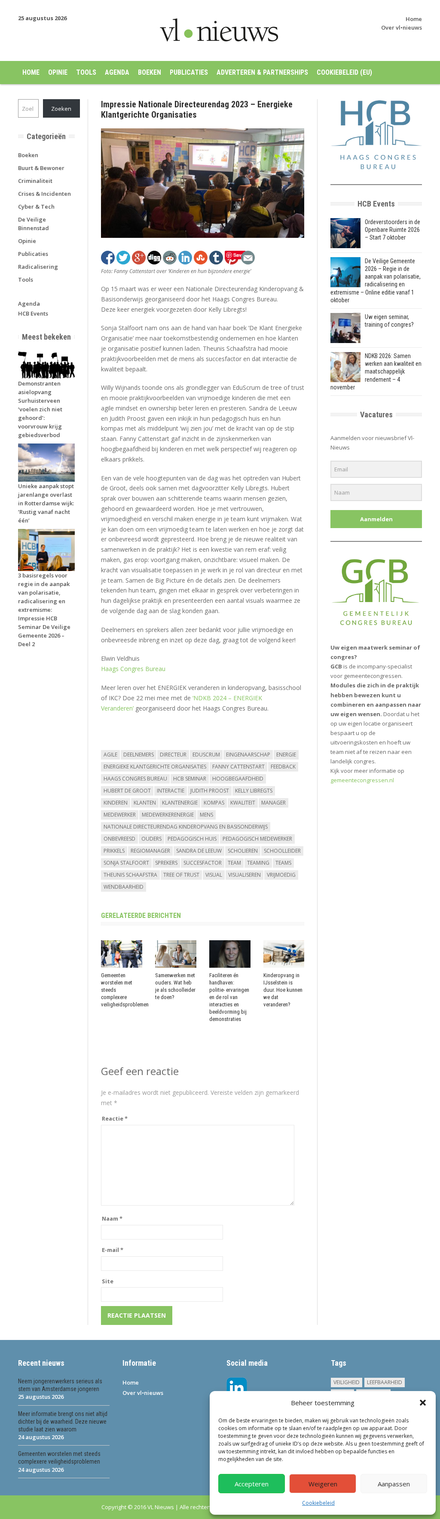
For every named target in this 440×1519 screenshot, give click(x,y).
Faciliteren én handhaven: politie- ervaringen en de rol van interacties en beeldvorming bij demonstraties (229, 997)
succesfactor (202, 862)
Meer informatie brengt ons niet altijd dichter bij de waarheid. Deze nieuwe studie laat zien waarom (62, 1421)
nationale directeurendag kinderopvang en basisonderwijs (186, 826)
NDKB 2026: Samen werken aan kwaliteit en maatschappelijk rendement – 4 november (376, 371)
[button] (423, 1402)
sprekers (166, 862)
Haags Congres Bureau (133, 669)
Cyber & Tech (36, 206)
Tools (86, 72)
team (234, 862)
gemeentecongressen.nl (362, 780)
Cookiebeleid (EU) (344, 72)
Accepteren (252, 1484)
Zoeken (61, 108)
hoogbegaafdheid (237, 778)
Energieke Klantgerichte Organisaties (155, 766)
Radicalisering (38, 266)
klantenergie (180, 802)
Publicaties (189, 72)
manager (273, 802)
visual (213, 874)
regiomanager (150, 850)
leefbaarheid (384, 1382)
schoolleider (282, 850)
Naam (112, 1218)
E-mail (112, 1250)
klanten (145, 802)
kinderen (116, 802)
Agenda (117, 72)
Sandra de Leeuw (199, 850)
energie (286, 754)
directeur (173, 754)
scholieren (243, 850)
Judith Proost (209, 790)
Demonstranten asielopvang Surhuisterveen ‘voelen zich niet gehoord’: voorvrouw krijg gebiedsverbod (40, 409)
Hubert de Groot (127, 790)
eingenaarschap (248, 754)
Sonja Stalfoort (126, 862)
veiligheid (346, 1382)
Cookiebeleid (318, 1503)
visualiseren (244, 874)
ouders (151, 838)
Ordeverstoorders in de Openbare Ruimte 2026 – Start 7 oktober (392, 230)
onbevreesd (119, 838)
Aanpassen (394, 1484)
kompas (214, 802)
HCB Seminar (189, 778)
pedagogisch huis (192, 838)
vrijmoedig (281, 874)
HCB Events (33, 313)
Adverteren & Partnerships (262, 72)
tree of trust (181, 874)
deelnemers (138, 754)
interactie (170, 790)
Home (414, 19)
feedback (283, 766)
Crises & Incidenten (44, 193)
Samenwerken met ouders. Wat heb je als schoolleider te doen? (175, 986)
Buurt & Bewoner (41, 168)
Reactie (115, 1118)
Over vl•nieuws (401, 27)
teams (283, 862)
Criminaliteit (35, 181)
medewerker (120, 814)
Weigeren (323, 1484)
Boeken (149, 72)
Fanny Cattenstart (238, 766)
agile (110, 754)
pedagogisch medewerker (257, 838)
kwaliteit (242, 802)
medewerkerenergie (168, 814)
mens (206, 814)
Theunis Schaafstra (130, 874)
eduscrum (206, 754)
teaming (258, 862)
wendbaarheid (124, 886)
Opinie (57, 72)
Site (107, 1281)
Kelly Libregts (253, 790)
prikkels (114, 850)
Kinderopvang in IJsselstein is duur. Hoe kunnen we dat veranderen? (282, 990)
